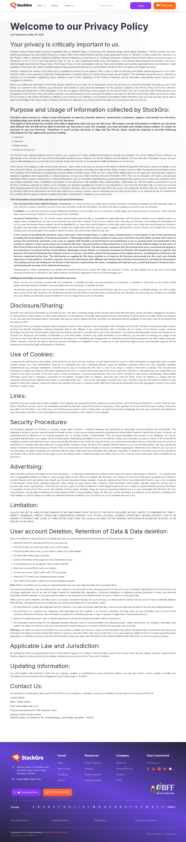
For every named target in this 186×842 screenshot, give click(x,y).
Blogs (61, 762)
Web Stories (64, 768)
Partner (54, 6)
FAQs (119, 780)
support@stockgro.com (29, 779)
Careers (120, 774)
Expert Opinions (93, 762)
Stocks (61, 780)
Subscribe (167, 5)
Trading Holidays (93, 780)
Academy (62, 774)
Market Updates (93, 774)
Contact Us (153, 762)
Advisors (89, 768)
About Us (121, 762)
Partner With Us (124, 768)
